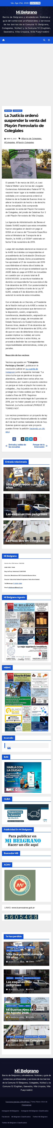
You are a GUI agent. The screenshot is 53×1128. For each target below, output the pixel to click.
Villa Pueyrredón (13, 950)
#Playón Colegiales (25, 142)
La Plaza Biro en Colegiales (25, 541)
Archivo (8, 110)
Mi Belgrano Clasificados (21, 1117)
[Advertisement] (26, 71)
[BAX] (22, 777)
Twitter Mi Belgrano (40, 1117)
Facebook (5, 1117)
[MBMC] (26, 702)
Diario (21, 1006)
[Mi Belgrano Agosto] (26, 631)
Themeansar (26, 1105)
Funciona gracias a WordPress (18, 1102)
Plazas (42, 1036)
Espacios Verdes (32, 1036)
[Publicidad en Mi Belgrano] (22, 840)
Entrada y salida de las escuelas (17, 446)
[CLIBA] (26, 813)
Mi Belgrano (26, 12)
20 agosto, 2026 (17, 962)
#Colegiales (9, 142)
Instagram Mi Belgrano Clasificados (34, 1111)
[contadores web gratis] (21, 916)
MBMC (28, 1006)
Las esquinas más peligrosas (26, 514)
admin (31, 962)
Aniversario (11, 947)
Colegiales (17, 110)
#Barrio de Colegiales (31, 138)
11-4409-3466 (17, 583)
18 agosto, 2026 (16, 1017)
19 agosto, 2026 (16, 989)
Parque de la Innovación (38, 446)
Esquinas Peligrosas (32, 978)
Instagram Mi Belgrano (10, 1111)
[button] (44, 40)
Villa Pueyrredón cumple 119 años (26, 486)
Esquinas (18, 978)
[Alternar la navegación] (49, 40)
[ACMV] (19, 885)
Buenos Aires (11, 1006)
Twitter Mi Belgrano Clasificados (14, 1123)
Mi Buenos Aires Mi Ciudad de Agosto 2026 (25, 1011)
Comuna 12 (30, 947)
